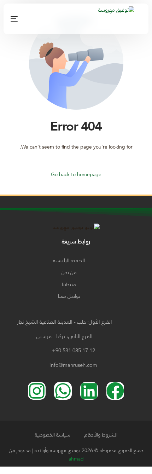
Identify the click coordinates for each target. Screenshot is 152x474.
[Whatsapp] (63, 391)
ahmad (76, 459)
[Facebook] (40, 18)
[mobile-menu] (23, 18)
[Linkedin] (89, 391)
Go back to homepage (76, 174)
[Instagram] (51, 18)
